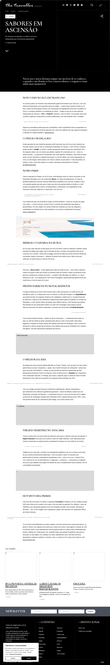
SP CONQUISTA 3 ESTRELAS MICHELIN (21, 585)
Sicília (51, 254)
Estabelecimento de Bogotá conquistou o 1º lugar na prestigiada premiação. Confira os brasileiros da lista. (54, 594)
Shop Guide (42, 644)
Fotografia (60, 631)
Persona (59, 641)
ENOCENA (79, 583)
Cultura (41, 647)
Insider (41, 641)
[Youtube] (74, 5)
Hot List (41, 628)
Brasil (40, 657)
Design (59, 650)
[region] (21, 652)
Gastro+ (13, 11)
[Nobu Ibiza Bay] (55, 344)
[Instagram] (63, 5)
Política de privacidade (85, 631)
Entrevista (41, 637)
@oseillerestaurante (29, 165)
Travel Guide (60, 634)
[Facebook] (67, 5)
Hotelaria (41, 634)
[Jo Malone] (55, 415)
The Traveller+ (61, 654)
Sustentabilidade (61, 637)
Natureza (59, 647)
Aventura (59, 628)
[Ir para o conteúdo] (6, 51)
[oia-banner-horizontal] (55, 227)
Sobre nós (82, 628)
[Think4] (102, 662)
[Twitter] (71, 5)
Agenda (41, 631)
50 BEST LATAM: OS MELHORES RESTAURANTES (50, 586)
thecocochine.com (29, 540)
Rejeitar (13, 658)
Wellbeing (41, 650)
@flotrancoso (49, 132)
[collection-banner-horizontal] (55, 481)
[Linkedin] (78, 5)
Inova (58, 644)
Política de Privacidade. (15, 654)
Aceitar (29, 658)
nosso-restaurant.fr (29, 212)
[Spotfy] (82, 5)
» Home (6, 11)
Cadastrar (90, 611)
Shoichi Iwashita (11, 42)
